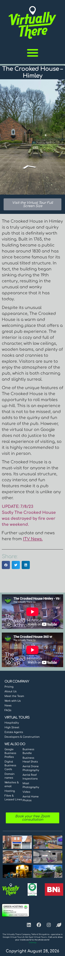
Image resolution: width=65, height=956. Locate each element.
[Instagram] (48, 924)
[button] (32, 52)
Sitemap (32, 943)
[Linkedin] (28, 924)
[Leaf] (58, 924)
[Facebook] (38, 924)
